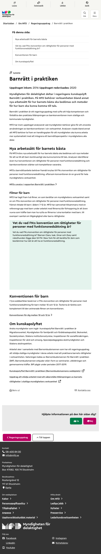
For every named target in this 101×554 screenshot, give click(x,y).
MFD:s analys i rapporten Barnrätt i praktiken (32, 184)
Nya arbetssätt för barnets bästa (31, 39)
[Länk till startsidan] (41, 14)
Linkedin (10, 543)
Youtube (10, 548)
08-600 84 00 (13, 452)
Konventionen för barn (26, 55)
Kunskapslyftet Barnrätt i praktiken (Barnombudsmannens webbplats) (44, 371)
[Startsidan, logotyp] (26, 527)
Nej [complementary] (91, 421)
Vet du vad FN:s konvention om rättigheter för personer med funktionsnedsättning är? (44, 47)
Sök (84, 16)
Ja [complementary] (77, 421)
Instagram (61, 538)
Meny (95, 16)
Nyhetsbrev (62, 543)
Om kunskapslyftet (24, 61)
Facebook (11, 538)
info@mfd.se (12, 455)
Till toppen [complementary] (44, 437)
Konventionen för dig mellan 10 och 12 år (29, 315)
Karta (8, 487)
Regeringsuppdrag (18, 437)
